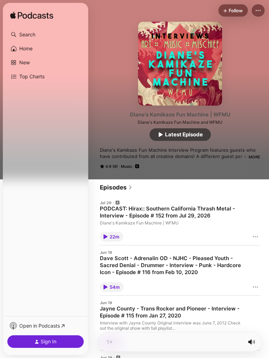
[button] (45, 35)
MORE (254, 157)
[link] (116, 187)
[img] (31, 15)
